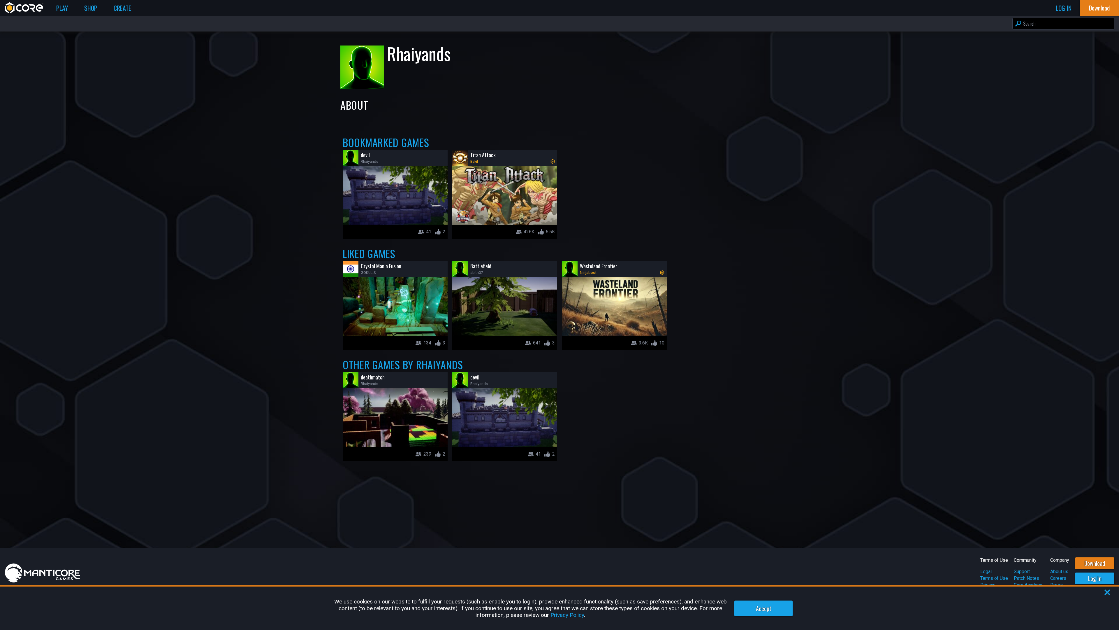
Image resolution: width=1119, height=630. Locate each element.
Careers (1058, 578)
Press (1056, 585)
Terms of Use (994, 578)
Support (1022, 571)
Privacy (987, 585)
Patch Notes (1026, 578)
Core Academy (1029, 585)
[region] (559, 608)
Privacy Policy (567, 615)
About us (1059, 571)
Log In (1095, 578)
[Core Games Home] (24, 8)
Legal (986, 571)
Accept (763, 608)
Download (1094, 563)
